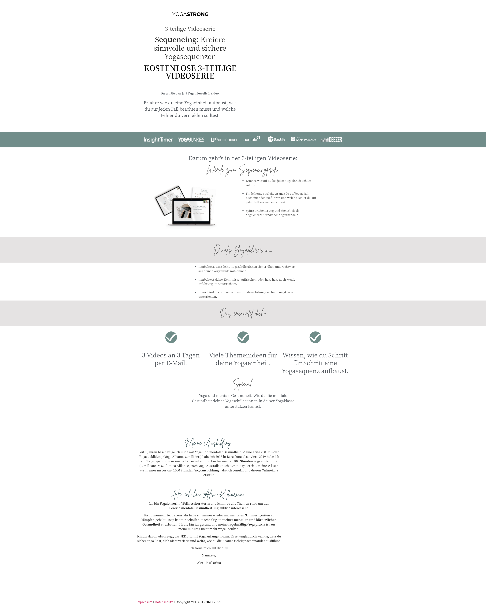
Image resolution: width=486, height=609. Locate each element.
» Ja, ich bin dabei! (209, 573)
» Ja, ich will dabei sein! (243, 420)
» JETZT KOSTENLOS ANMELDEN (190, 85)
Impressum (144, 602)
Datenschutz (164, 602)
